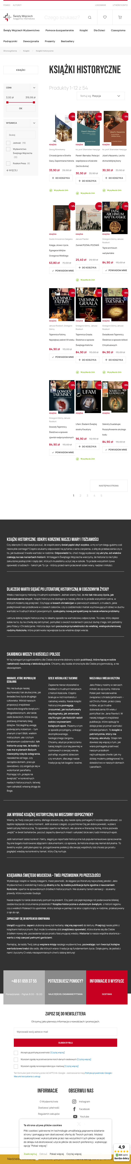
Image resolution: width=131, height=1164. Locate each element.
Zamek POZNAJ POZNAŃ (87, 245)
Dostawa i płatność (48, 1107)
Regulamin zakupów (49, 1113)
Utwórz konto (120, 5)
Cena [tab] (9, 87)
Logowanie (100, 5)
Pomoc (6, 5)
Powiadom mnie (64, 270)
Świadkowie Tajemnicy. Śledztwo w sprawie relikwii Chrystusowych (115, 340)
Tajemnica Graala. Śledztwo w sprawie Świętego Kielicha (85, 340)
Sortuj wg (85, 95)
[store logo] (19, 17)
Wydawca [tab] (11, 122)
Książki (26, 50)
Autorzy (17, 5)
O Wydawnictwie (49, 1101)
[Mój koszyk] (120, 17)
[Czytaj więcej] (57, 1052)
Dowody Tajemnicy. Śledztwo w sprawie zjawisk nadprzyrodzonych (61, 432)
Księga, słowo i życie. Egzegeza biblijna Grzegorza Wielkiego (59, 250)
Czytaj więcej (74, 1153)
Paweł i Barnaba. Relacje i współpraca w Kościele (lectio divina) (88, 161)
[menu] (65, 36)
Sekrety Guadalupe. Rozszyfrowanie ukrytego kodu (114, 429)
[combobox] (62, 17)
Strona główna (10, 50)
